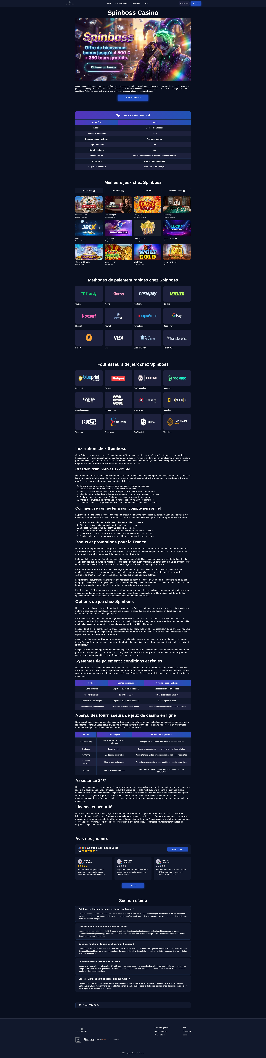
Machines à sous (175, 190)
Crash (146, 190)
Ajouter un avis (177, 849)
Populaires (87, 190)
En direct (116, 190)
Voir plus (133, 885)
